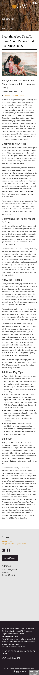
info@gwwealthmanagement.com (14, 544)
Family (21, 95)
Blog (4, 24)
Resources (7, 28)
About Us (6, 14)
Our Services (8, 19)
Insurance (15, 95)
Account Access (9, 33)
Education (7, 95)
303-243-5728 (7, 541)
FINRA (10, 636)
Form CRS (16, 658)
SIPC (17, 636)
